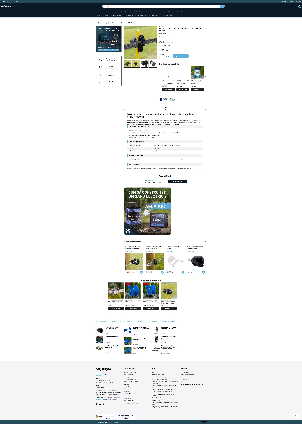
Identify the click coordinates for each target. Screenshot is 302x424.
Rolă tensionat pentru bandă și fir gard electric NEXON (115, 300)
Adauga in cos (168, 89)
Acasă (97, 23)
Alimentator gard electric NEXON (173, 247)
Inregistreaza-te (287, 1)
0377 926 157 (99, 375)
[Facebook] (96, 404)
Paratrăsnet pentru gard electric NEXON (111, 346)
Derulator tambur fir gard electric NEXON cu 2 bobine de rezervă (141, 329)
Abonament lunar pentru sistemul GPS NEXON (111, 337)
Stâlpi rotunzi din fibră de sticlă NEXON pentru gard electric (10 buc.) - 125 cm (168, 83)
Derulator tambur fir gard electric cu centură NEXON (150, 300)
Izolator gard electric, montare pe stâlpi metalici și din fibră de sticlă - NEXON (168, 301)
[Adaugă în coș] (141, 272)
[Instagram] (104, 404)
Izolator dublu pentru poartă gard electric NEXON (153, 247)
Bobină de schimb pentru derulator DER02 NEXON (140, 348)
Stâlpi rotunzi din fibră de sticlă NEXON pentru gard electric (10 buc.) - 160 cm (182, 83)
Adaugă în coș (181, 56)
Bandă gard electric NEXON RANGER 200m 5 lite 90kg (197, 82)
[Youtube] (100, 404)
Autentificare (297, 1)
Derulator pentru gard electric (135, 321)
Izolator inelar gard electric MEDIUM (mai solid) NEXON (132, 247)
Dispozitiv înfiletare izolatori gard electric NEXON (195, 247)
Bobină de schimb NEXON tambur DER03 (132, 300)
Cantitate (161, 54)
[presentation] (160, 76)
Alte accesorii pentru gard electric (108, 321)
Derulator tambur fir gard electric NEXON (140, 338)
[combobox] (163, 6)
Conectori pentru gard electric (163, 321)
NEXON (161, 26)
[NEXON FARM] (6, 6)
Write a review (177, 181)
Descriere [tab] (165, 107)
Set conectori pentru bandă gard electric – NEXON (168, 328)
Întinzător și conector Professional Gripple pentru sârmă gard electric (168, 347)
